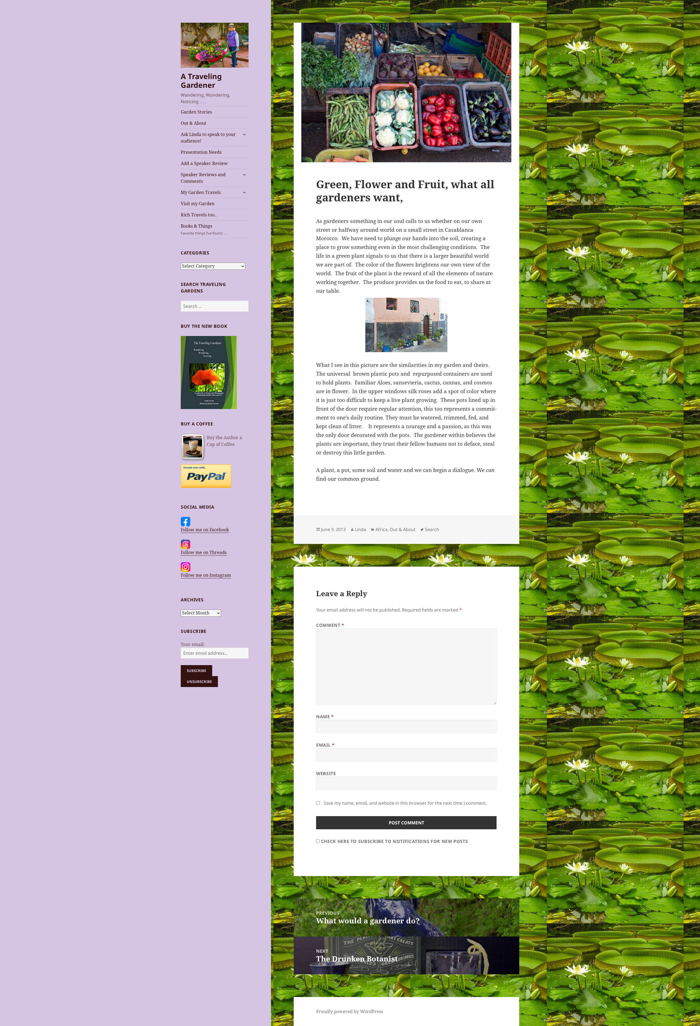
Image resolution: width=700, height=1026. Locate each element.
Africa (381, 529)
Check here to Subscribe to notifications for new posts (394, 841)
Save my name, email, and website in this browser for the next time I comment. (405, 803)
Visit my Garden (197, 204)
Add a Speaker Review (204, 163)
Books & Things (204, 229)
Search (432, 529)
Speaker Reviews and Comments (203, 178)
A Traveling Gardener (201, 80)
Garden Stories (196, 112)
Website (326, 773)
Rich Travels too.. (199, 215)
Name (325, 717)
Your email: (193, 644)
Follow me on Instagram (206, 575)
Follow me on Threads (204, 552)
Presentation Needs (201, 152)
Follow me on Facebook (205, 530)
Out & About (193, 123)
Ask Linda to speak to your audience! (208, 137)
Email (325, 745)
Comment (330, 625)
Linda (360, 529)
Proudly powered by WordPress (349, 1011)
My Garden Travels (201, 192)
